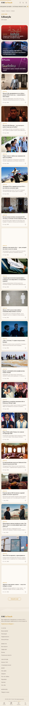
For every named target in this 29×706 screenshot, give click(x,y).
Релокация (4, 633)
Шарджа (3, 673)
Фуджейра (4, 679)
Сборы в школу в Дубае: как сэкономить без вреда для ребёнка (14, 156)
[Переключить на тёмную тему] (23, 2)
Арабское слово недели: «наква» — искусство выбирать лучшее (14, 585)
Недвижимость (5, 636)
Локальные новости (6, 655)
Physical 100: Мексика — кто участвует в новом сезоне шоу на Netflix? (13, 126)
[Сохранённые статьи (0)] (20, 2)
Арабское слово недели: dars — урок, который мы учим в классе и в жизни (14, 248)
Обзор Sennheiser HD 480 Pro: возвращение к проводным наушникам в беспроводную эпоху (14, 52)
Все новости (4, 646)
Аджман (3, 682)
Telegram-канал (5, 692)
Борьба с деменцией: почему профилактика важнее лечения (14, 371)
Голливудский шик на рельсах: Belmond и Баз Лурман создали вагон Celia (14, 463)
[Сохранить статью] (25, 102)
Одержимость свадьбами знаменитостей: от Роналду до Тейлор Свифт (14, 402)
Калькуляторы (5, 639)
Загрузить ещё (14, 599)
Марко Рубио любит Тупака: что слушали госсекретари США (13, 432)
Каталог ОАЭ (4, 662)
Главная (3, 11)
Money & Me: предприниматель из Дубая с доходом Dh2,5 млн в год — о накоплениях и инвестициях (14, 95)
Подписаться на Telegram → (7, 623)
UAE (6, 616)
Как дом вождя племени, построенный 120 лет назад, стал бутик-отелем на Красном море (14, 217)
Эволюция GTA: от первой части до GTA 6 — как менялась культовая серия (14, 187)
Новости (8, 11)
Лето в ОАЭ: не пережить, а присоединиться (14, 555)
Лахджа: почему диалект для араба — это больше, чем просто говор (13, 36)
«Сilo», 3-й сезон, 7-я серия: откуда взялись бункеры (14, 341)
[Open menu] (26, 2)
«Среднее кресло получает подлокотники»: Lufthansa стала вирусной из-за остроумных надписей (14, 279)
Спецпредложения (6, 665)
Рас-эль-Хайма (5, 676)
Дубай (3, 668)
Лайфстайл (4, 649)
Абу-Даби (3, 670)
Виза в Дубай (4, 631)
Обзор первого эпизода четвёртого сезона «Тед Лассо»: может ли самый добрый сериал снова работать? (14, 525)
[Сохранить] (26, 27)
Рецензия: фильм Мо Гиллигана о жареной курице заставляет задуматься (13, 493)
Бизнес (3, 652)
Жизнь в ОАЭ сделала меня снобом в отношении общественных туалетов (12, 310)
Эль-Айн (3, 685)
